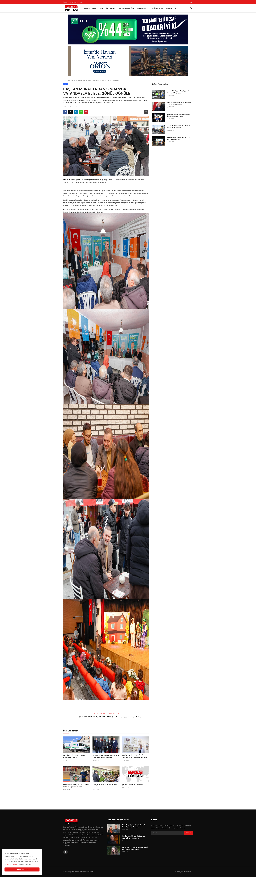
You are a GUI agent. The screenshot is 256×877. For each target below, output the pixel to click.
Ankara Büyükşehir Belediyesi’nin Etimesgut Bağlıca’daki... (178, 92)
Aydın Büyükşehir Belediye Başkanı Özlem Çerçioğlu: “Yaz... (178, 115)
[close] (39, 851)
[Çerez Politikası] (12, 864)
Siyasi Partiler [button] (156, 8)
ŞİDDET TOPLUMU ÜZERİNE (132, 785)
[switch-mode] (191, 2)
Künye (82, 2)
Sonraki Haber (112, 713)
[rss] (65, 852)
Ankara (87, 8)
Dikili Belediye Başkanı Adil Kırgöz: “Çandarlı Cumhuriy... (178, 138)
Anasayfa (66, 80)
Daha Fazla (170, 8)
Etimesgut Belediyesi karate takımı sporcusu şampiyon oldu (76, 786)
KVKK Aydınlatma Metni (183, 872)
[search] (191, 8)
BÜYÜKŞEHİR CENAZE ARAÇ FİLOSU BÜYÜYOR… (74, 756)
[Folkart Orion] (128, 61)
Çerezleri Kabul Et (22, 869)
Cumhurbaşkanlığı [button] (125, 8)
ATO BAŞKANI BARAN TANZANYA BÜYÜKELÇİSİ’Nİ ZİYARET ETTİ (105, 756)
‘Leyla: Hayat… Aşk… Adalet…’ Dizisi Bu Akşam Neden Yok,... (135, 848)
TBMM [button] (94, 8)
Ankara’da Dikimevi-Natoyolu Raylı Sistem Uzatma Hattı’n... (178, 127)
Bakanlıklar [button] (141, 8)
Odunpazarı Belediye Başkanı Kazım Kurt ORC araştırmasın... (179, 103)
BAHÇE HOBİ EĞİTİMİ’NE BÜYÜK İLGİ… (105, 786)
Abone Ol (188, 833)
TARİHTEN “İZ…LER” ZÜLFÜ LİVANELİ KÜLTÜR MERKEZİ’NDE (134, 756)
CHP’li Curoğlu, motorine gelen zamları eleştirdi (124, 717)
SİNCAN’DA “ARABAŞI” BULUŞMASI (92, 717)
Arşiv (72, 80)
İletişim (65, 2)
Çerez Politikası (74, 2)
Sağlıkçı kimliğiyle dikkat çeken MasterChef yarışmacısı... (133, 837)
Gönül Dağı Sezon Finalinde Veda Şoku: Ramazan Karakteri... (134, 826)
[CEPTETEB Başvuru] (128, 30)
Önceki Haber (100, 713)
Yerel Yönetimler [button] (107, 8)
